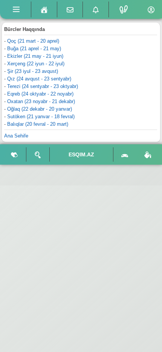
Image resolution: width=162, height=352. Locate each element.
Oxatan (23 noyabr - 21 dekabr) (41, 101)
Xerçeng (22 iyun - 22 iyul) (35, 63)
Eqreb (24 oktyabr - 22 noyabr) (40, 94)
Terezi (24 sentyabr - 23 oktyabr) (42, 86)
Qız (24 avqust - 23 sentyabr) (39, 79)
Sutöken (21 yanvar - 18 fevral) (41, 116)
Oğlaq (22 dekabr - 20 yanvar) (39, 109)
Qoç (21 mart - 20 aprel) (33, 41)
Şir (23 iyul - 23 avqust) (32, 71)
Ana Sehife (16, 136)
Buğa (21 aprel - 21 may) (34, 48)
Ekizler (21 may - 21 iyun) (35, 56)
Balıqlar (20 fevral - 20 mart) (37, 124)
